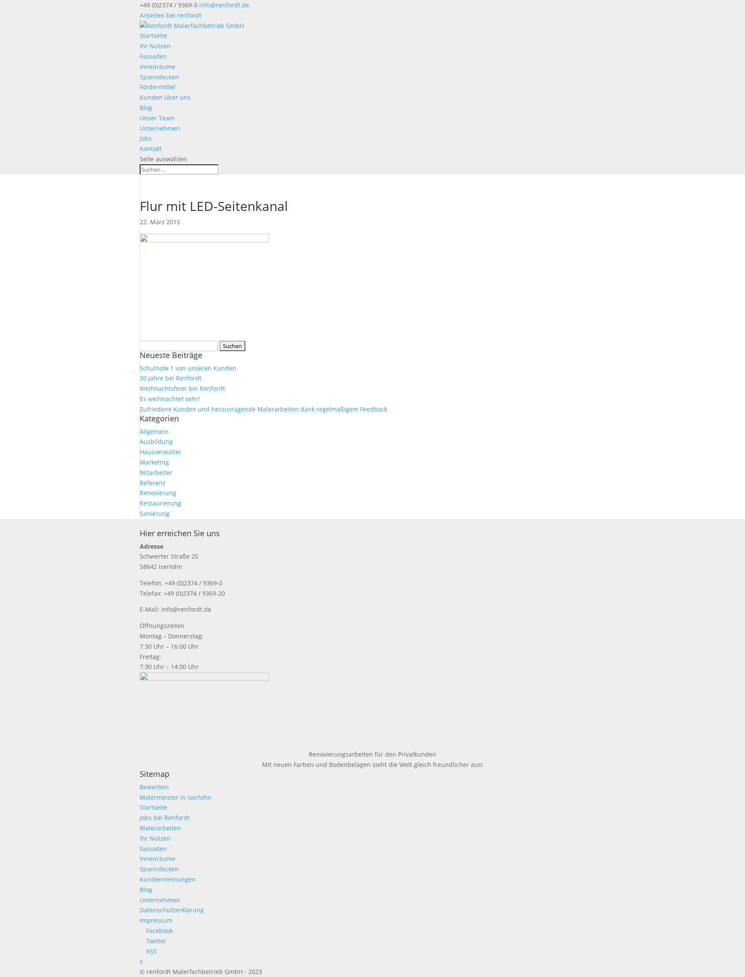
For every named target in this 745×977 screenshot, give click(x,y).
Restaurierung (160, 503)
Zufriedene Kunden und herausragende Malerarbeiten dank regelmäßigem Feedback (263, 409)
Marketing (154, 462)
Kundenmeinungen (168, 879)
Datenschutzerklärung (172, 910)
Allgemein (154, 431)
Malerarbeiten (160, 828)
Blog (146, 108)
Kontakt (151, 149)
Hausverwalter (161, 452)
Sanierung (154, 513)
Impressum (156, 920)
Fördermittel (157, 87)
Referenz (153, 483)
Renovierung (158, 493)
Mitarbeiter (156, 472)
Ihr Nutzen (155, 46)
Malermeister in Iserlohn (175, 797)
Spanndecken (159, 77)
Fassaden (153, 56)
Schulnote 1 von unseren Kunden (188, 368)
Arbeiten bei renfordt (170, 15)
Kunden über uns (165, 97)
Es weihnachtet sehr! (170, 399)
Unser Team (157, 118)
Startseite (153, 35)
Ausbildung (156, 441)
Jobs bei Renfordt (165, 818)
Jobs (146, 138)
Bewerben (154, 787)
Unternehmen (160, 128)
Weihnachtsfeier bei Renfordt (182, 388)
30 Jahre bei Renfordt (170, 378)
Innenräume (157, 67)
